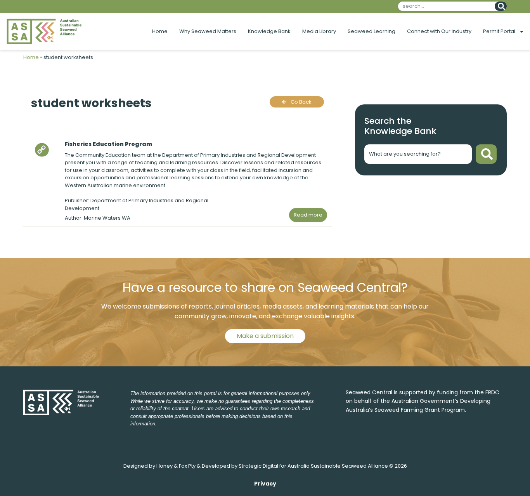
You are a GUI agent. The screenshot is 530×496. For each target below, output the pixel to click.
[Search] (501, 6)
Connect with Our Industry (439, 31)
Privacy (265, 483)
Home (160, 31)
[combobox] (445, 6)
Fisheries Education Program (108, 144)
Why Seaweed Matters (207, 31)
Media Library (319, 31)
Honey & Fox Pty (176, 466)
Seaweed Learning (371, 31)
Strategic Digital (258, 466)
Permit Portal (499, 31)
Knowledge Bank (269, 31)
